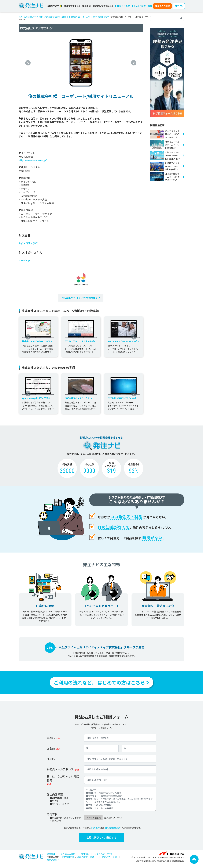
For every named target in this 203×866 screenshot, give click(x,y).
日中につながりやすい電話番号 (63, 778)
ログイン (179, 5)
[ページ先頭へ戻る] (194, 859)
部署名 (51, 759)
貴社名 (51, 738)
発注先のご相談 (162, 5)
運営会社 (51, 853)
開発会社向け (68, 856)
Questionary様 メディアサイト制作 (37, 398)
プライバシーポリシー (105, 853)
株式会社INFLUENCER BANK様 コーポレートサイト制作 (123, 398)
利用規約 (95, 827)
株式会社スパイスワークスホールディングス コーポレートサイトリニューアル (80, 398)
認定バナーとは (109, 856)
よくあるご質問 (68, 853)
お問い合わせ (53, 859)
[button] (28, 63)
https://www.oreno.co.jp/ (33, 160)
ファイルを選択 (93, 817)
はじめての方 (53, 5)
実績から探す (103, 16)
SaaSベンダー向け (85, 856)
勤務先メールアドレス (60, 769)
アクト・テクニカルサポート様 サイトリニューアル (80, 341)
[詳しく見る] (167, 72)
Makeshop (24, 260)
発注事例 (86, 5)
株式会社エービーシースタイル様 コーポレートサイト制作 (38, 341)
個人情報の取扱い (113, 827)
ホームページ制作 (89, 16)
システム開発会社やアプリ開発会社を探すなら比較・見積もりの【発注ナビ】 (50, 16)
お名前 (51, 748)
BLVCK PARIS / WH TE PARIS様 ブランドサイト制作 (123, 341)
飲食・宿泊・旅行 (28, 243)
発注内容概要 (55, 794)
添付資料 (52, 814)
